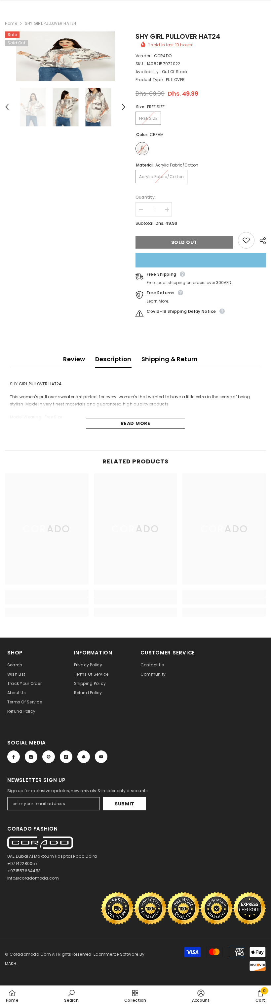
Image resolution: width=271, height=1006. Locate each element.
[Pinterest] (48, 756)
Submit (125, 803)
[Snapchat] (83, 756)
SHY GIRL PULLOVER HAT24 (178, 36)
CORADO (163, 56)
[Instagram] (31, 756)
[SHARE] (260, 241)
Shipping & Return (169, 359)
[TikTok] (66, 756)
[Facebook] (13, 756)
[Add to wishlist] (246, 240)
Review (74, 359)
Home (11, 23)
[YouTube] (101, 756)
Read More (135, 423)
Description (113, 359)
